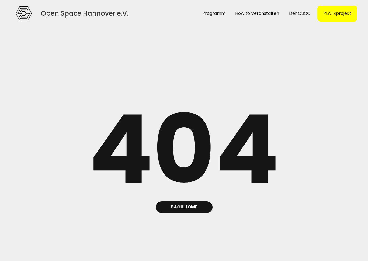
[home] (24, 13)
